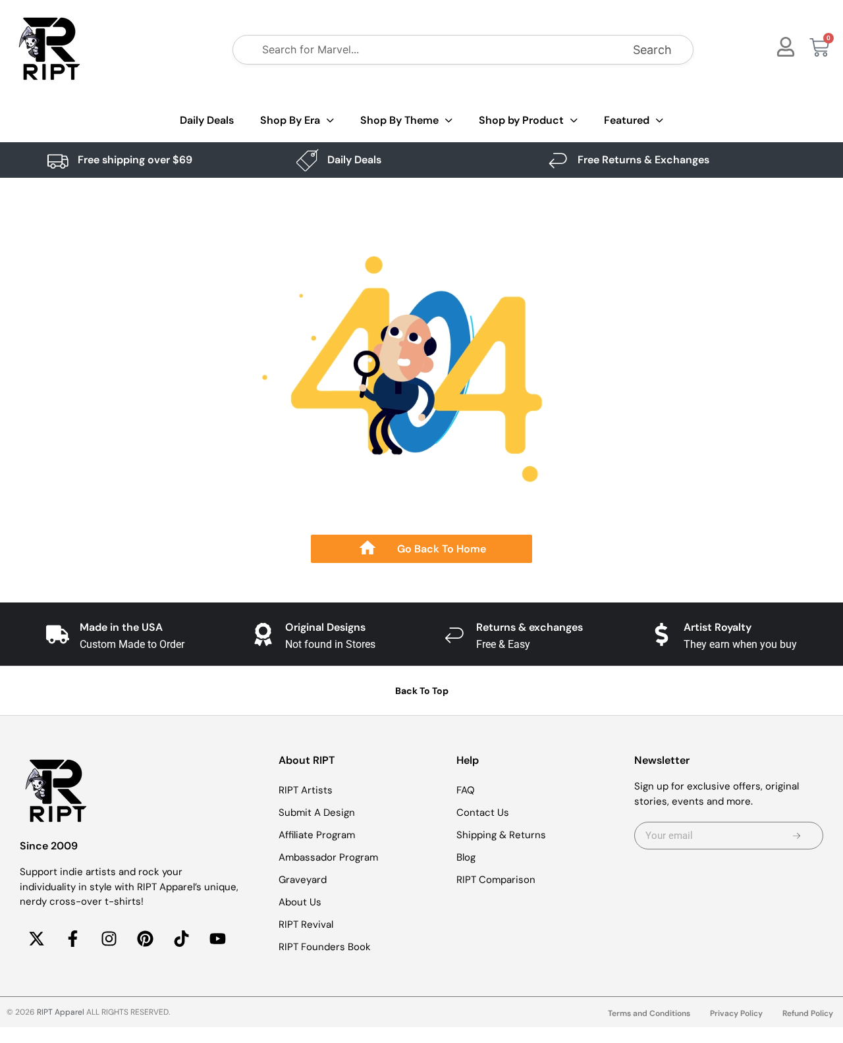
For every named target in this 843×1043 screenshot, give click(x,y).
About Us (300, 902)
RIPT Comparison (495, 879)
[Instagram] (108, 939)
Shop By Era (290, 120)
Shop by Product (521, 120)
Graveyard (303, 879)
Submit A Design (317, 812)
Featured (626, 120)
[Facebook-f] (72, 939)
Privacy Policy (736, 1013)
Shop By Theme (399, 120)
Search (652, 50)
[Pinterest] (144, 939)
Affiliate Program (317, 835)
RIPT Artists (306, 790)
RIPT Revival (306, 924)
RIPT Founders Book (325, 946)
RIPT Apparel (60, 1012)
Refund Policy (807, 1013)
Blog (466, 857)
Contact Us (482, 812)
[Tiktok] (181, 939)
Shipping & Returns (501, 835)
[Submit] (797, 835)
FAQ (465, 790)
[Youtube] (217, 939)
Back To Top (422, 691)
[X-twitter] (36, 939)
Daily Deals (207, 120)
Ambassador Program (328, 857)
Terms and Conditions (649, 1013)
